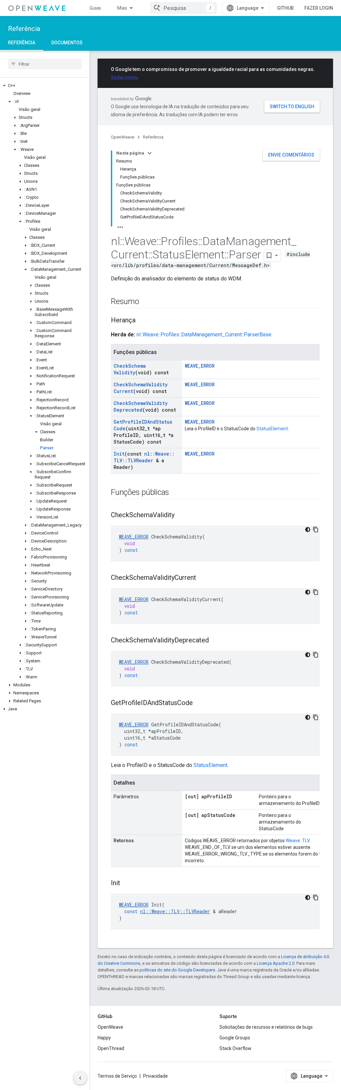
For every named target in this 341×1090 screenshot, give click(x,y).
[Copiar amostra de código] (316, 530)
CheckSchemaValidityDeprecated (141, 406)
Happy (104, 1037)
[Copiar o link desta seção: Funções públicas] (175, 493)
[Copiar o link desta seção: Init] (127, 884)
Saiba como (124, 77)
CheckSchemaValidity (130, 369)
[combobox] (183, 8)
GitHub (285, 8)
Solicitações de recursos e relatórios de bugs (266, 1027)
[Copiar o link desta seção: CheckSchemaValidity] (181, 516)
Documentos (67, 42)
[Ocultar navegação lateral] (80, 1078)
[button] (45, 86)
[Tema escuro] (308, 530)
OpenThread (111, 1048)
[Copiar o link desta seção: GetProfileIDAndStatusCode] (199, 703)
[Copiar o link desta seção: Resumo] (146, 302)
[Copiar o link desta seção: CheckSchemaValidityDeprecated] (215, 641)
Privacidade (155, 1076)
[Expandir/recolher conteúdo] (150, 153)
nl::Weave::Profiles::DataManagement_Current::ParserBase (204, 334)
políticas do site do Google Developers (177, 969)
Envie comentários (291, 155)
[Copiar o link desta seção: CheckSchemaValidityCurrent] (202, 578)
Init (119, 454)
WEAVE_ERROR (199, 366)
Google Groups (234, 1037)
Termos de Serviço (117, 1076)
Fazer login (318, 8)
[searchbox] (45, 64)
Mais (122, 8)
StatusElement (272, 428)
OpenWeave (122, 137)
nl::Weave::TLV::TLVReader (144, 457)
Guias (95, 8)
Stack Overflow (235, 1048)
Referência (24, 29)
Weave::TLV (297, 840)
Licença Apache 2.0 (275, 963)
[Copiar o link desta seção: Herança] (142, 321)
